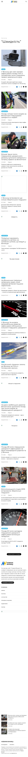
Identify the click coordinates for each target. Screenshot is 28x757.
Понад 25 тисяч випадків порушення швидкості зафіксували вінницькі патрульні (11, 533)
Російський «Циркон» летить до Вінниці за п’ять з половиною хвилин (13, 366)
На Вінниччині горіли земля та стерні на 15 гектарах (17, 723)
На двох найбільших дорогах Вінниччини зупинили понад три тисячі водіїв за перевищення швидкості (13, 407)
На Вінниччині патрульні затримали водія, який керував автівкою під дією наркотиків (12, 283)
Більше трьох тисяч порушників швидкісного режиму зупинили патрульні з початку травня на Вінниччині (13, 156)
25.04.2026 (3, 79)
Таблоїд (3, 607)
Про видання (4, 744)
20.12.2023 (3, 454)
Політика (3, 593)
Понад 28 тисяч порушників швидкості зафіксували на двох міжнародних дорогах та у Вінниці (13, 449)
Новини (3, 69)
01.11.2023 (3, 538)
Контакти (12, 744)
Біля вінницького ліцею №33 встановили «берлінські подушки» (13, 491)
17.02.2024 (3, 412)
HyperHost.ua (14, 753)
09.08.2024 (3, 246)
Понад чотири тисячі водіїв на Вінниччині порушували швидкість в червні (13, 115)
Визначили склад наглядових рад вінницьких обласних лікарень (17, 717)
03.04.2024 (3, 330)
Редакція (10, 79)
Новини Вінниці (7, 741)
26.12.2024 (3, 202)
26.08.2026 (10, 719)
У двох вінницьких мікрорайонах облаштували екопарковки (17, 730)
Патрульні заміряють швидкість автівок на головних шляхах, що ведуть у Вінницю (13, 240)
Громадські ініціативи (6, 600)
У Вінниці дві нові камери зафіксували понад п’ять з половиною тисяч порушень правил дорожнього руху (13, 74)
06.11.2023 (3, 495)
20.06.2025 (3, 120)
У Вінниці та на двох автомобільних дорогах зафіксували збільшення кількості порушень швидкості (14, 325)
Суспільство (4, 597)
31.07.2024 (3, 288)
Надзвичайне (4, 111)
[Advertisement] (14, 20)
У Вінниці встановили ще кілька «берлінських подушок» (14, 199)
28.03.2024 (3, 370)
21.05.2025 (3, 162)
